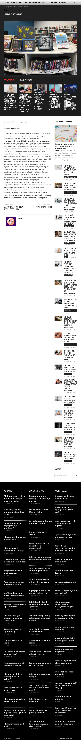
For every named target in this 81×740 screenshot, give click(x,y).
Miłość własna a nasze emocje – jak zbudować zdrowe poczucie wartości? (70, 384)
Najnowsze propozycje (65, 738)
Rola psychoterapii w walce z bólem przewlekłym (38, 510)
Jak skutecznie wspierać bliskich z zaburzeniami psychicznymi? (40, 569)
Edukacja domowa (69, 293)
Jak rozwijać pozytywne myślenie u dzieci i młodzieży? (66, 591)
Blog (25, 2)
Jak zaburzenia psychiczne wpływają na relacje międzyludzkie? (12, 525)
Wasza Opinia (68, 274)
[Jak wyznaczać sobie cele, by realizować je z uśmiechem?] (58, 439)
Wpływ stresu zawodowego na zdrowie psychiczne (64, 497)
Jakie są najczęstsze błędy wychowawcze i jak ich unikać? (70, 455)
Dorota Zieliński (60, 151)
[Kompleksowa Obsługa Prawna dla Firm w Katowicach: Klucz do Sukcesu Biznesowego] (40, 88)
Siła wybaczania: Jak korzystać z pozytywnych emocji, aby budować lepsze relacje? (15, 712)
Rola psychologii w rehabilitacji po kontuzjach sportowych (40, 664)
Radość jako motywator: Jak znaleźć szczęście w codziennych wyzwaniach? (39, 604)
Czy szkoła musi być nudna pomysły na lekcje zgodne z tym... (70, 354)
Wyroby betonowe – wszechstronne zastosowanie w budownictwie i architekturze (65, 548)
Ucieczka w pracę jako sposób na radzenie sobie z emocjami (65, 661)
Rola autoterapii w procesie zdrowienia (38, 533)
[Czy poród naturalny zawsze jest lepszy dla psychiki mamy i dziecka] (58, 335)
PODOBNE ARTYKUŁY (10, 80)
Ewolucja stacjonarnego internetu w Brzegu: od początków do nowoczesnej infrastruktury (55, 101)
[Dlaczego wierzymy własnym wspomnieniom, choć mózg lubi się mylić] (58, 301)
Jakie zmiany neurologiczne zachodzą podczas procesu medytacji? (13, 676)
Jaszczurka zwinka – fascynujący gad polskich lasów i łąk (40, 652)
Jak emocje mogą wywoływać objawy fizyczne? (64, 650)
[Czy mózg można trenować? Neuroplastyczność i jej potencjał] (58, 425)
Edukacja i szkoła (69, 242)
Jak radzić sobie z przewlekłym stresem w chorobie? (39, 630)
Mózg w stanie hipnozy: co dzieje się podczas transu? (14, 652)
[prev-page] (73, 80)
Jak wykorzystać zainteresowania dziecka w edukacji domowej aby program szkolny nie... (70, 286)
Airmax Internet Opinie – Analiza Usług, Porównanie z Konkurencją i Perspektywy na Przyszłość (70, 101)
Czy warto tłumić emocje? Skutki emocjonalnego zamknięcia (65, 535)
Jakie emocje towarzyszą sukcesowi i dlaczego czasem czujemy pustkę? (13, 618)
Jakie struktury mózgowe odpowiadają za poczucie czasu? (69, 399)
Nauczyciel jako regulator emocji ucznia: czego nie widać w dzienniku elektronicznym (70, 236)
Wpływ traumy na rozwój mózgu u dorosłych (40, 675)
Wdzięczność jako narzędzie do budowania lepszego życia (14, 583)
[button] (74, 2)
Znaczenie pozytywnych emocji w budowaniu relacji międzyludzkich (15, 560)
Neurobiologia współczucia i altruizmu (64, 571)
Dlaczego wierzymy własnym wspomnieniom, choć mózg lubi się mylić (70, 303)
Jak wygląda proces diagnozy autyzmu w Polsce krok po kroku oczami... (70, 170)
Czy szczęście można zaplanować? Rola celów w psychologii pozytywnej (66, 685)
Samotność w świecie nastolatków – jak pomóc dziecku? (15, 605)
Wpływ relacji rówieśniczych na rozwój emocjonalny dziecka (65, 616)
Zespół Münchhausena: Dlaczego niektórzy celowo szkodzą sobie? (39, 580)
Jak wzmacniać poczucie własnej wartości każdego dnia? (14, 700)
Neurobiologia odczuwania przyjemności (63, 697)
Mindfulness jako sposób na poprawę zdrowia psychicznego (14, 594)
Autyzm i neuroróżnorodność (71, 177)
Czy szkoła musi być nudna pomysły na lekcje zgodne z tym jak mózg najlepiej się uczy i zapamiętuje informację (25, 103)
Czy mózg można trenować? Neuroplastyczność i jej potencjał (70, 426)
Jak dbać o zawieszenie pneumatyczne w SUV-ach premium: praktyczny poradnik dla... (70, 267)
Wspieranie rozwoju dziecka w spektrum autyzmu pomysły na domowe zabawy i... (64, 146)
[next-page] (76, 80)
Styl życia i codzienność (68, 192)
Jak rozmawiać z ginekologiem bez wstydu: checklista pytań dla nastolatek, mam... (70, 203)
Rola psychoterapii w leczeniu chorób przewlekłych (13, 571)
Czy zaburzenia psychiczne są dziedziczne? (69, 413)
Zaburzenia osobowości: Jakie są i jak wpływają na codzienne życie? (65, 639)
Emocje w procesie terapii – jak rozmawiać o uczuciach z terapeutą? (65, 523)
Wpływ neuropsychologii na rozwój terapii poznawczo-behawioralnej (40, 558)
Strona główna (8, 7)
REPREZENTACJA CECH (44, 207)
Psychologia (52, 2)
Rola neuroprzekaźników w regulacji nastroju (12, 630)
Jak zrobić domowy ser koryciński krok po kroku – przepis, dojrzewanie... (70, 321)
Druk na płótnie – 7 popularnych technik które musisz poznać (65, 722)
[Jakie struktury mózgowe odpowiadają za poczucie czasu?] (58, 398)
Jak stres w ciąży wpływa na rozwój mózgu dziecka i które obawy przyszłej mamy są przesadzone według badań (10, 102)
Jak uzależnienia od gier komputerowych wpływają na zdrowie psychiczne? (38, 723)
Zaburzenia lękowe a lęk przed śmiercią (13, 641)
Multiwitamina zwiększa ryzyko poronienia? (13, 208)
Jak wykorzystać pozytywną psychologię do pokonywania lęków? (64, 509)
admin (10, 17)
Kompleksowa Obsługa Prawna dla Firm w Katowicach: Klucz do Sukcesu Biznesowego (40, 101)
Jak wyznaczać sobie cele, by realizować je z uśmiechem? (69, 441)
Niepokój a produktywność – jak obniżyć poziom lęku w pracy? (39, 591)
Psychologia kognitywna (68, 310)
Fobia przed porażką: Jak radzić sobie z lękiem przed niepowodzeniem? (39, 545)
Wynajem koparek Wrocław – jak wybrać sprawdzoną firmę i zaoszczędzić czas (65, 710)
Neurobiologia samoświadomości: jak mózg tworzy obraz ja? (14, 664)
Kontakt (62, 2)
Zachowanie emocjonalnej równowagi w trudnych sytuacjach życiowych (40, 498)
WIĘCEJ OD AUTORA (26, 80)
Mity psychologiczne (69, 344)
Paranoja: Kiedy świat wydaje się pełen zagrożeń (65, 673)
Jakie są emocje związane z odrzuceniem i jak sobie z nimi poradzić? (39, 687)
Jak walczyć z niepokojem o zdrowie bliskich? (63, 560)
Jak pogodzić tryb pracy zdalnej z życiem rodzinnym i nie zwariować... (70, 186)
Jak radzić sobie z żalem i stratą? (65, 582)
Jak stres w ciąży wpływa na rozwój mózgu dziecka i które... (70, 252)
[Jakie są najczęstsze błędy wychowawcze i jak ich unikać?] (58, 454)
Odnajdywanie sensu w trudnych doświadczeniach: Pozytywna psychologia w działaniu (14, 498)
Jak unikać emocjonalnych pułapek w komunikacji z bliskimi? (40, 522)
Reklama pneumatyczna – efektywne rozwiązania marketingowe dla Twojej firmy (64, 604)
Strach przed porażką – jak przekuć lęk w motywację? (38, 711)
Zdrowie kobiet (69, 209)
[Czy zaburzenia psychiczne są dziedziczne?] (58, 412)
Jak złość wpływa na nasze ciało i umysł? (14, 725)
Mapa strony (16, 2)
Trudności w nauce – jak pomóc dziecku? (39, 641)
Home (7, 2)
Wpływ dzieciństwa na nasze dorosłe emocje (38, 700)
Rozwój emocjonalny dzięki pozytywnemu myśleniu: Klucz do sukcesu (14, 512)
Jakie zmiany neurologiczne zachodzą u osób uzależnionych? (70, 368)
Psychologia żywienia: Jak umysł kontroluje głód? (65, 628)
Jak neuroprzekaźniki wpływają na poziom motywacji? (15, 538)
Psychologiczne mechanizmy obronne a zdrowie (13, 688)
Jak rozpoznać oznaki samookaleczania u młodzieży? (14, 549)
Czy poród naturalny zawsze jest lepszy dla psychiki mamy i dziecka (70, 337)
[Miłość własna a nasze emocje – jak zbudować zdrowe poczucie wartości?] (58, 381)
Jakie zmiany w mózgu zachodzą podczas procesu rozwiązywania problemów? (39, 618)
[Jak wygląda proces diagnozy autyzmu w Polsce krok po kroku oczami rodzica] (58, 167)
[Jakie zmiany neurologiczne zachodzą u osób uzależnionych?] (58, 367)
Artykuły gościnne (37, 2)
